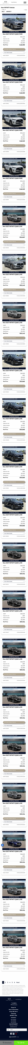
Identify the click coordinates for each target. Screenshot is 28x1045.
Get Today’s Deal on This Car (10, 49)
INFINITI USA (13, 1015)
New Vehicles (13, 1019)
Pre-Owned (13, 1020)
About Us (13, 1007)
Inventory (13, 1017)
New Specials (13, 1022)
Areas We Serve (13, 1011)
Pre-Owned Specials (13, 1023)
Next (18, 982)
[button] (2, 845)
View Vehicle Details (8, 52)
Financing (13, 1013)
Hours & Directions (13, 1009)
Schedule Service (13, 1026)
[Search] (8, 1029)
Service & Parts (13, 1025)
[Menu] (25, 3)
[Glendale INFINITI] (10, 2)
